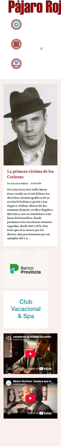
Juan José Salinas (19, 183)
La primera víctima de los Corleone (30, 174)
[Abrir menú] (41, 48)
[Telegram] (16, 24)
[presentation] (30, 124)
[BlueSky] (16, 64)
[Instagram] (16, 44)
